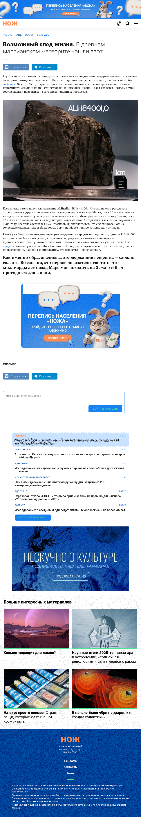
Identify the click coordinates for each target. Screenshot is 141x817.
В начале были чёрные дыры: (102, 714)
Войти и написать (105, 408)
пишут (7, 246)
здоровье (21, 491)
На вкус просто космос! (34, 717)
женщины (21, 463)
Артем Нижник (25, 34)
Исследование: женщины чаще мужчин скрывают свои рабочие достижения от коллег (69, 470)
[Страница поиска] (128, 23)
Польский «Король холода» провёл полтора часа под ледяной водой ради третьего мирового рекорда (67, 442)
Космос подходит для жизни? (30, 652)
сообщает (10, 84)
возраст (20, 505)
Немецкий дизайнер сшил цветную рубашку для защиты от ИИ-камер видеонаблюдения (60, 484)
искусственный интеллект (32, 477)
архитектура (23, 449)
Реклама (70, 761)
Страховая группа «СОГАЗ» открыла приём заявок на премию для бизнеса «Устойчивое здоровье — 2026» (68, 498)
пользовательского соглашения (73, 805)
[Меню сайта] (136, 23)
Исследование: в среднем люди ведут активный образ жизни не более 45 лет (70, 510)
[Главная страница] (10, 23)
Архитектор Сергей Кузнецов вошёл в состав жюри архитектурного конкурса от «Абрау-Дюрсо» (70, 456)
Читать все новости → (33, 517)
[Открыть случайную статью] (119, 23)
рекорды (20, 435)
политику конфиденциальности (109, 805)
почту (55, 801)
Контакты (70, 767)
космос (7, 35)
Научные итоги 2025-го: (104, 657)
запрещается (117, 795)
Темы (70, 773)
